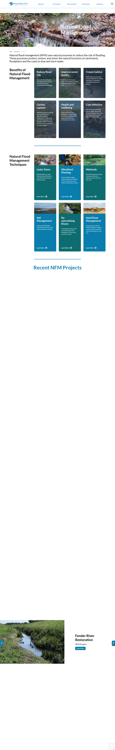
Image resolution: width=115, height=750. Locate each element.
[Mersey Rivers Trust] (24, 5)
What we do (17, 51)
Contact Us (99, 4)
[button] (1, 643)
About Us (41, 4)
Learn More (80, 646)
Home (11, 51)
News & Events (71, 4)
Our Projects (56, 4)
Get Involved (86, 4)
